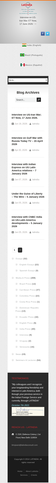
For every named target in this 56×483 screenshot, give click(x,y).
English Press (26, 323)
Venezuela (25, 347)
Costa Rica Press (28, 302)
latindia (35, 124)
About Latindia (32, 471)
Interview (24, 335)
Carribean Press (27, 290)
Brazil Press (25, 284)
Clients (34, 475)
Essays (19, 259)
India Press (25, 329)
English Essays (27, 264)
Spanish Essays (27, 270)
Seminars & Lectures (26, 360)
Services (24, 475)
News (18, 354)
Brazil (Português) (34, 55)
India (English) (34, 45)
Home (20, 471)
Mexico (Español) (33, 65)
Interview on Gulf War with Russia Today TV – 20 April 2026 (27, 141)
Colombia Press (27, 296)
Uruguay (24, 341)
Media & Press (23, 278)
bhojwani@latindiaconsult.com (25, 445)
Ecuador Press (27, 317)
